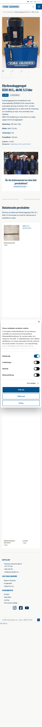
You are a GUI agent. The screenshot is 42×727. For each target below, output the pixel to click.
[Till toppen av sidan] (38, 620)
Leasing (6, 600)
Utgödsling (10, 12)
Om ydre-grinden (9, 576)
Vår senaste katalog (10, 603)
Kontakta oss (20, 186)
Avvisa (21, 403)
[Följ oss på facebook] (21, 608)
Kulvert (28, 144)
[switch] (37, 362)
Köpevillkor (7, 597)
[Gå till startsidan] (11, 6)
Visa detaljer (31, 383)
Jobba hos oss (9, 586)
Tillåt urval (21, 396)
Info (6, 95)
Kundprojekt (8, 583)
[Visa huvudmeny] (39, 6)
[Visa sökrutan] (33, 7)
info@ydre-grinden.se (11, 572)
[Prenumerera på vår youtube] (27, 608)
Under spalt (21, 144)
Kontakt (6, 594)
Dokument (15, 95)
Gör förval (3, 623)
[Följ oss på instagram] (15, 608)
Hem (4, 12)
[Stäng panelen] (39, 321)
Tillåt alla (21, 390)
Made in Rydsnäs (10, 580)
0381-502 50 (8, 569)
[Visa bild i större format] (21, 42)
